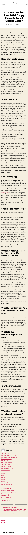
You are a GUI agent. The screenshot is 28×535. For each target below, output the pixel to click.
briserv (11, 24)
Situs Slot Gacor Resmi (7, 461)
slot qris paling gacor (7, 483)
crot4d (3, 472)
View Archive (5, 500)
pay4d (3, 475)
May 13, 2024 (19, 24)
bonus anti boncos (6, 459)
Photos (3, 522)
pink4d (3, 481)
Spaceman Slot (5, 470)
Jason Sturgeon (14, 3)
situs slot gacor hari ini (7, 490)
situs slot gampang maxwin (8, 492)
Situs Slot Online (5, 464)
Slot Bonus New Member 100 (9, 457)
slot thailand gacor (6, 484)
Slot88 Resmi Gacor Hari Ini (8, 455)
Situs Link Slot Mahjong (7, 468)
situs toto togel (5, 495)
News (3, 520)
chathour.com (4, 192)
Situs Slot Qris (5, 453)
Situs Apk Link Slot (6, 466)
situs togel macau (6, 488)
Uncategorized (14, 9)
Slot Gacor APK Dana (7, 462)
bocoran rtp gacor (6, 494)
